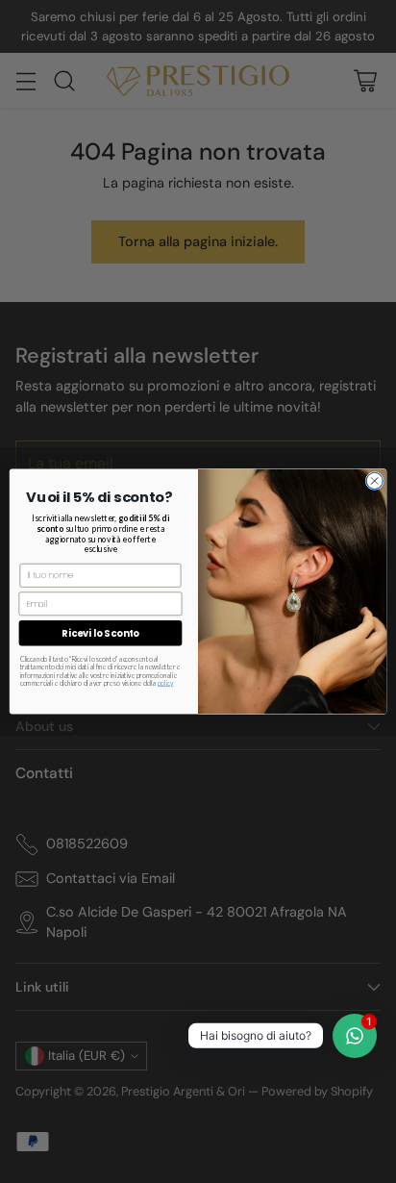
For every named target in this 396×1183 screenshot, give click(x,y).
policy (166, 683)
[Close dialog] (374, 480)
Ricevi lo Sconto (100, 633)
